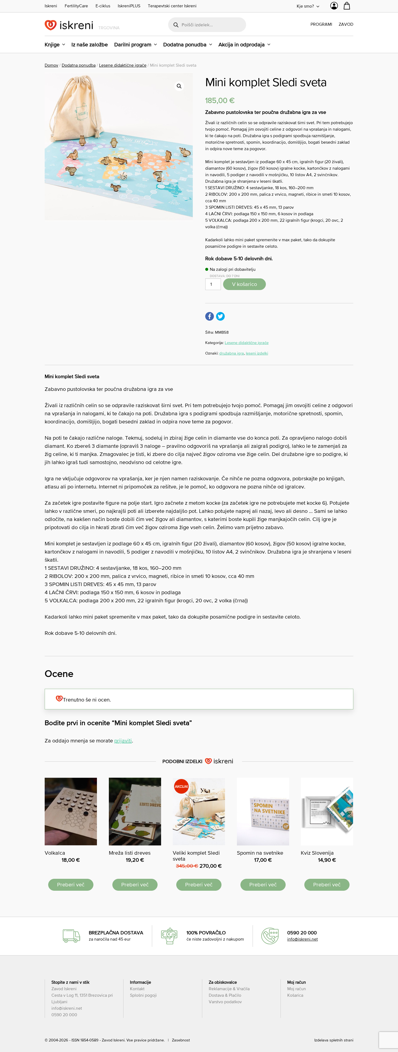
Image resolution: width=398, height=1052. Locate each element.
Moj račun (296, 988)
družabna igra (231, 353)
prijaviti (123, 741)
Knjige (52, 44)
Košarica (295, 995)
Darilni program (132, 44)
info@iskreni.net (302, 939)
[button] (179, 86)
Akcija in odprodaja (241, 44)
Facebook (209, 316)
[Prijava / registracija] (334, 7)
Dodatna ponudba (185, 44)
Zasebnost (181, 1040)
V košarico (244, 284)
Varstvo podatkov (225, 1001)
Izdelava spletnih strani (333, 1040)
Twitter (220, 316)
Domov (51, 65)
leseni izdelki (257, 353)
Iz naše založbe (89, 44)
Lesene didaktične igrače (122, 65)
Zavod (346, 24)
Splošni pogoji (143, 995)
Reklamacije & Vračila (229, 988)
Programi (321, 24)
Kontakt (137, 988)
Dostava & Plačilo (225, 995)
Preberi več (70, 884)
